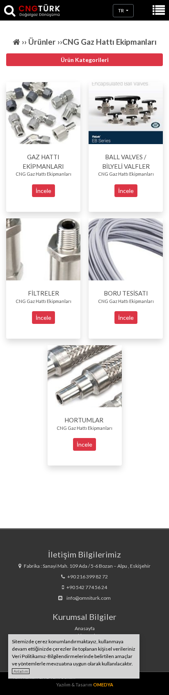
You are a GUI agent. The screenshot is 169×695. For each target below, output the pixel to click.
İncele (43, 190)
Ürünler (42, 41)
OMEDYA (103, 684)
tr (121, 10)
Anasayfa (85, 628)
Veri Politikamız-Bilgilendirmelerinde (53, 656)
